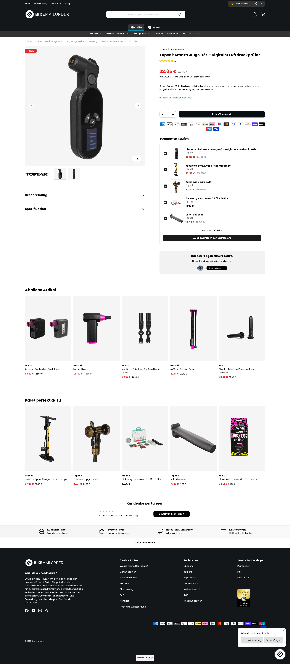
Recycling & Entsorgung (133, 606)
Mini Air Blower (81, 369)
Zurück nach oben (145, 542)
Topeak (163, 49)
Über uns (188, 566)
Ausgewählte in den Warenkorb (212, 238)
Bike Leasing (126, 589)
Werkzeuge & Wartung (57, 41)
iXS (239, 571)
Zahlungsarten (128, 571)
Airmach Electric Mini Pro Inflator (42, 369)
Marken (187, 33)
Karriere (188, 571)
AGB (186, 595)
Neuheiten (173, 33)
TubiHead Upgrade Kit (199, 182)
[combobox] (145, 14)
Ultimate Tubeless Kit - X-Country (238, 479)
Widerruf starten (193, 600)
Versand (174, 76)
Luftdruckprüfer (129, 41)
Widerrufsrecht (192, 589)
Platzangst (243, 566)
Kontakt (124, 600)
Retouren (125, 583)
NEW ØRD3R (243, 577)
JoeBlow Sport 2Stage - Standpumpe (208, 165)
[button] (263, 14)
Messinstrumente (109, 41)
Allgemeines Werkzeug (85, 41)
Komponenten (142, 33)
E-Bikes (109, 33)
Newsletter (56, 3)
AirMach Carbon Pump (182, 369)
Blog (67, 3)
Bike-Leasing (40, 3)
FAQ (122, 595)
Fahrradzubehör (34, 41)
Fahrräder (96, 33)
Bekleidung (123, 33)
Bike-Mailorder (38, 641)
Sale (197, 33)
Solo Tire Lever (194, 214)
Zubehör (159, 33)
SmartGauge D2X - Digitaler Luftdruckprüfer (221, 149)
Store (28, 3)
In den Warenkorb (222, 114)
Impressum (190, 577)
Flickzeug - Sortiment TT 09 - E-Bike (206, 198)
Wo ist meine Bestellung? (134, 566)
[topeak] (38, 174)
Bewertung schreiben (171, 513)
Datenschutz (191, 583)
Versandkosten (128, 577)
